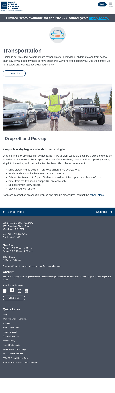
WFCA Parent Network (13, 354)
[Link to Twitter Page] (12, 292)
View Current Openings (13, 285)
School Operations (11, 336)
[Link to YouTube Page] (26, 292)
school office (97, 195)
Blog (5, 314)
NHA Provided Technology (14, 349)
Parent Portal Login (11, 345)
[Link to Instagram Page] (20, 292)
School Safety (9, 340)
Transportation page (52, 266)
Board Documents (11, 327)
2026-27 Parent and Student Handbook (20, 362)
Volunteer (7, 323)
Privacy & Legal (10, 332)
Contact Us (14, 73)
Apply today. (99, 18)
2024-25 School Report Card (15, 358)
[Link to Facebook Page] (5, 292)
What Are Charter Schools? (15, 319)
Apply (102, 4)
